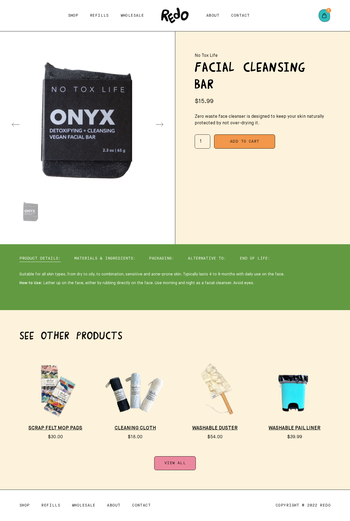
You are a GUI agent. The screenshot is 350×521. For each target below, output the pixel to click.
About (213, 15)
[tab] (40, 259)
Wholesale (132, 15)
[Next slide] (159, 124)
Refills (99, 15)
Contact (240, 15)
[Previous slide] (15, 124)
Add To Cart (244, 141)
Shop (24, 505)
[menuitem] (30, 211)
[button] (73, 15)
